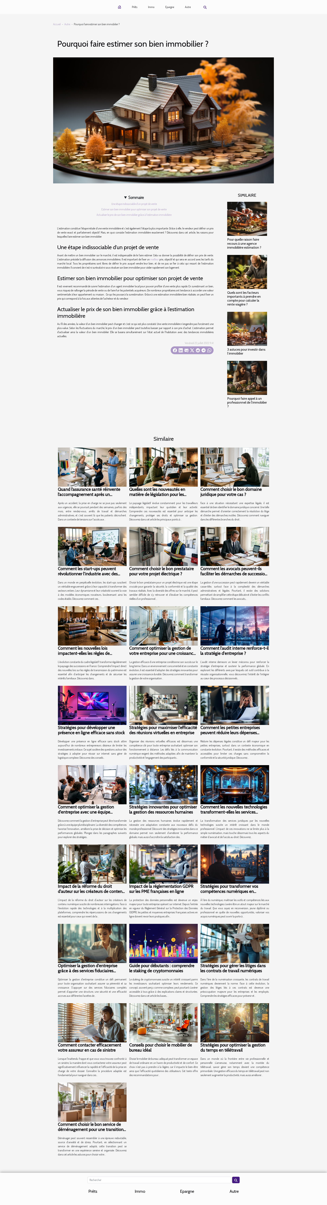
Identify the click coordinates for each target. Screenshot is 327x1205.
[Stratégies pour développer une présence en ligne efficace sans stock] (92, 705)
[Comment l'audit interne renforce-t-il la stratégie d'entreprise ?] (234, 625)
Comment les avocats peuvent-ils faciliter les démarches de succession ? (233, 573)
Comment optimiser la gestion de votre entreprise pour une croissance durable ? (162, 653)
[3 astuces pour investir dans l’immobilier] (247, 328)
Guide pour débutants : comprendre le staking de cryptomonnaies (161, 968)
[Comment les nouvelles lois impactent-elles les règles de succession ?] (92, 625)
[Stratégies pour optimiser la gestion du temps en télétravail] (234, 1022)
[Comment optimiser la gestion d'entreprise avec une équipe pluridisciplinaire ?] (92, 784)
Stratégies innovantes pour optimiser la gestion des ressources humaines (163, 809)
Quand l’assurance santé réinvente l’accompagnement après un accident (89, 494)
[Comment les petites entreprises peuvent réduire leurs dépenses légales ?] (234, 705)
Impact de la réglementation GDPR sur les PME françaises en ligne (161, 889)
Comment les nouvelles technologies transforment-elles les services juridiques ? (233, 812)
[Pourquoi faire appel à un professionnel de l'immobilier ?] (247, 377)
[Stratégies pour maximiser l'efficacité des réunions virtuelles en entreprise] (163, 705)
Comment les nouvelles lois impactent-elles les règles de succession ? (84, 653)
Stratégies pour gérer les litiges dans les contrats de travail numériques (233, 968)
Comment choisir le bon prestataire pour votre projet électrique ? (161, 571)
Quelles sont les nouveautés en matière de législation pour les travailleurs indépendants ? (157, 494)
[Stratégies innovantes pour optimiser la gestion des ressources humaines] (163, 784)
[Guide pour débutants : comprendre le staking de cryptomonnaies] (163, 943)
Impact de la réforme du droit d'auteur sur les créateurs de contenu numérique (91, 891)
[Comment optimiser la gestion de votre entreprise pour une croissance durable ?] (163, 625)
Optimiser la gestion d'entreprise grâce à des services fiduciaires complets (87, 970)
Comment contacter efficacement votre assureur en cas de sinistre (89, 1047)
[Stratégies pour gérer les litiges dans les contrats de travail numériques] (234, 943)
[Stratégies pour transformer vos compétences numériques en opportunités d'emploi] (234, 863)
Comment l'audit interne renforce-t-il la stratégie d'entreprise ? (234, 651)
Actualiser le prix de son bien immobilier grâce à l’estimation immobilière (134, 214)
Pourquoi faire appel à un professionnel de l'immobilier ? (247, 402)
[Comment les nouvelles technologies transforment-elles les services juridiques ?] (234, 784)
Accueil (57, 24)
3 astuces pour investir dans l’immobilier (246, 351)
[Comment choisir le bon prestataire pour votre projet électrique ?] (163, 546)
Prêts (134, 7)
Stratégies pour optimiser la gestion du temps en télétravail (232, 1047)
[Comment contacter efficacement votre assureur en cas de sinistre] (92, 1022)
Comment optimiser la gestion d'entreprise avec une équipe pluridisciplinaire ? (86, 812)
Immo (151, 7)
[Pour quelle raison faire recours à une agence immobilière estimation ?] (247, 218)
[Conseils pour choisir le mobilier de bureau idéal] (163, 1022)
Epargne (169, 7)
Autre (188, 7)
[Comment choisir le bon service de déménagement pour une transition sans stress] (92, 1102)
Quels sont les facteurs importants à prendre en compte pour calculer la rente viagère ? (244, 298)
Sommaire (136, 197)
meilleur (154, 259)
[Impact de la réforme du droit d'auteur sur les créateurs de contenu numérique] (92, 863)
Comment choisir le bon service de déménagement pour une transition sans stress (90, 1129)
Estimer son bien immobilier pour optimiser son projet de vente (134, 209)
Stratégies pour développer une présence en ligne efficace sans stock (91, 730)
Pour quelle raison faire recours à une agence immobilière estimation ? (244, 243)
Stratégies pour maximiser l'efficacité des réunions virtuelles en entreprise (163, 730)
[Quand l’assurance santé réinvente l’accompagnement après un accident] (92, 466)
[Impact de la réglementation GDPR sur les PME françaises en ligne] (163, 863)
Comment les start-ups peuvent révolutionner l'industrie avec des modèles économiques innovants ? (90, 573)
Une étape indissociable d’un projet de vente (134, 204)
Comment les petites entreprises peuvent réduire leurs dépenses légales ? (230, 732)
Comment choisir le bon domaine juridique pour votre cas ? (231, 492)
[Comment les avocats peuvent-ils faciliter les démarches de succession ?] (234, 546)
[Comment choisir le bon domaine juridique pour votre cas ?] (234, 466)
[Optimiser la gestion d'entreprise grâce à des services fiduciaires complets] (92, 943)
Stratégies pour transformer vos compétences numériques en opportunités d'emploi (229, 891)
